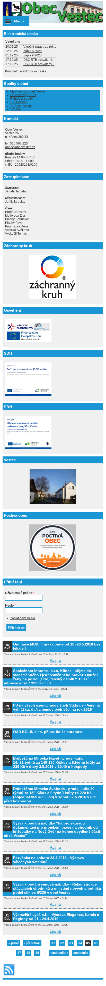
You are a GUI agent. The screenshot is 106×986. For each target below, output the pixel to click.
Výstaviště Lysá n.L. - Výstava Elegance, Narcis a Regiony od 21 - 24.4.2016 (56, 917)
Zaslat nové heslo (22, 618)
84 (80, 943)
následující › (59, 953)
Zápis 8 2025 (32, 51)
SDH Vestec (18, 102)
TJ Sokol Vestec (21, 106)
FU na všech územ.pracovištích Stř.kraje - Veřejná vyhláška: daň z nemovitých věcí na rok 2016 (56, 707)
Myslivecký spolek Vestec (28, 91)
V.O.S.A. (16, 109)
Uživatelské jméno (19, 593)
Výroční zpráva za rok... (39, 46)
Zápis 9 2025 (32, 55)
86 (96, 943)
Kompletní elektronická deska (25, 71)
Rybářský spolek (21, 98)
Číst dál (55, 661)
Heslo (10, 605)
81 (53, 943)
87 (19, 953)
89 (37, 953)
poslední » (80, 953)
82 (62, 943)
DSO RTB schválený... (38, 60)
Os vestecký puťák (23, 95)
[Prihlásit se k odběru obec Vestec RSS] (9, 976)
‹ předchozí (32, 943)
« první (13, 943)
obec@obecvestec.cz (20, 147)
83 (71, 943)
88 (28, 953)
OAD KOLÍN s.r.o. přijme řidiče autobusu (48, 732)
